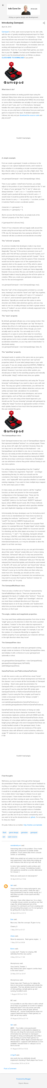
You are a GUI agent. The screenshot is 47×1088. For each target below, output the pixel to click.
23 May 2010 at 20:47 (18, 974)
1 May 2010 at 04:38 (17, 942)
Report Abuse (23, 1083)
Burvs (12, 949)
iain (4, 837)
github (33, 817)
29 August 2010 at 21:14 (19, 1019)
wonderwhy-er (15, 845)
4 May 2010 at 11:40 (17, 957)
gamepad (33, 832)
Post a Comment (10, 1069)
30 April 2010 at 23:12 (18, 913)
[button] (44, 23)
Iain (11, 885)
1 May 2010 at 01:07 (17, 930)
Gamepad (5, 32)
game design (13, 832)
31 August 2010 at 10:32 (19, 1049)
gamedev (24, 832)
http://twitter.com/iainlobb (33, 825)
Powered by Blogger (23, 1079)
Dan (11, 919)
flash (4, 832)
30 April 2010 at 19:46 (18, 879)
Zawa (12, 936)
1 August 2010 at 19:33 (18, 994)
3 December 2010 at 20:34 (19, 1063)
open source (12, 837)
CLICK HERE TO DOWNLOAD (13, 58)
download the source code (29, 115)
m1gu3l (13, 1055)
